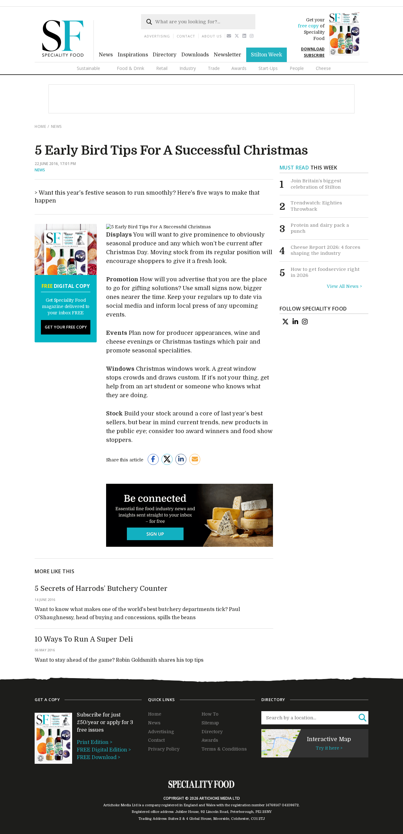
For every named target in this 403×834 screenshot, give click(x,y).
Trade (214, 68)
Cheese (323, 68)
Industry (187, 68)
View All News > (344, 286)
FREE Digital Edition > (104, 750)
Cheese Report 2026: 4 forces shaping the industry (325, 250)
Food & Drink (130, 68)
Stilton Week (266, 55)
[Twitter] (237, 36)
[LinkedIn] (295, 321)
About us (212, 36)
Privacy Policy (163, 748)
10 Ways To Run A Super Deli (84, 639)
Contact (186, 36)
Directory (164, 55)
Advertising (157, 36)
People (297, 68)
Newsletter (227, 55)
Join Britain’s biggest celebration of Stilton (316, 184)
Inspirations (133, 55)
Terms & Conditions (224, 748)
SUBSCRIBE (314, 55)
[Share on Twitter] (167, 459)
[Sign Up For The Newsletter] (229, 36)
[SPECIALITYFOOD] (68, 58)
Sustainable (88, 68)
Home (40, 126)
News (106, 55)
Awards (239, 68)
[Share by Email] (194, 459)
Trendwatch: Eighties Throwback (316, 206)
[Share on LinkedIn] (180, 459)
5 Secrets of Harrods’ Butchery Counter (101, 588)
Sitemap (210, 722)
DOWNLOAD (313, 49)
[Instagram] (251, 36)
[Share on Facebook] (153, 459)
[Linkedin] (244, 36)
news (56, 126)
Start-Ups (268, 68)
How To (210, 714)
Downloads (195, 55)
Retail (161, 68)
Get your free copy (66, 327)
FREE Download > (98, 757)
